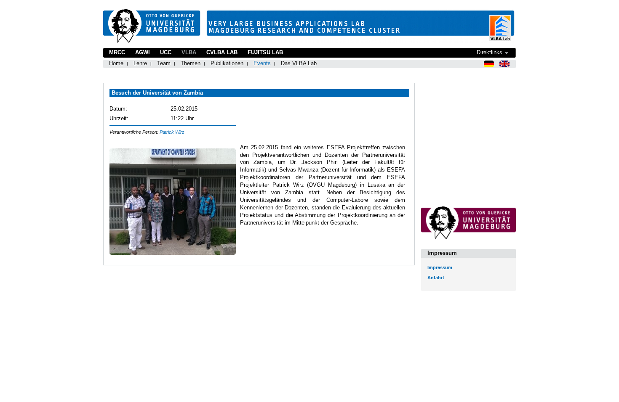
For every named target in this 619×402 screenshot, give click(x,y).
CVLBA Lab (221, 52)
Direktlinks (489, 52)
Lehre (140, 63)
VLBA (188, 52)
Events (262, 63)
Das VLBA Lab (299, 63)
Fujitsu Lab (265, 52)
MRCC (117, 52)
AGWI (142, 52)
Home (116, 63)
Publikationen (227, 63)
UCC (165, 52)
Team (164, 63)
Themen (190, 63)
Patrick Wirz (172, 132)
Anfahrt (435, 277)
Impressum (439, 267)
